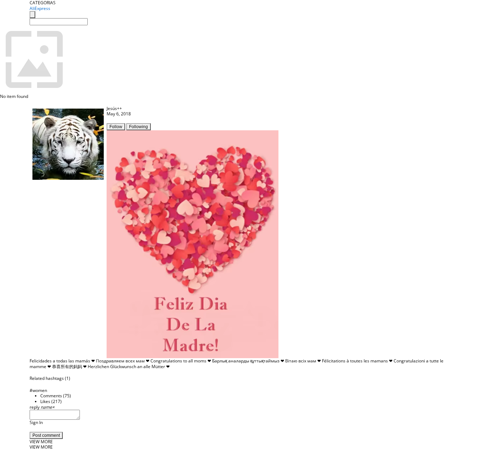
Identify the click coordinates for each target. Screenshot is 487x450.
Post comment (46, 435)
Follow (115, 126)
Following (138, 126)
